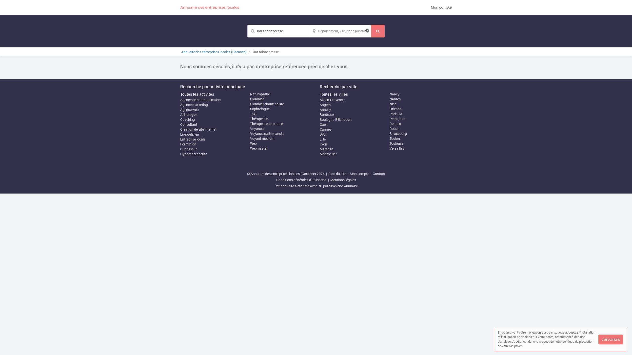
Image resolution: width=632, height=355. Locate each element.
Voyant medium (262, 139)
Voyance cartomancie (266, 134)
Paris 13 (396, 114)
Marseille (326, 149)
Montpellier (328, 154)
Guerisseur (188, 149)
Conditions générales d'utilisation (301, 180)
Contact (379, 174)
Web (253, 143)
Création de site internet (198, 129)
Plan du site (337, 174)
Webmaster (259, 148)
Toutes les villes (334, 94)
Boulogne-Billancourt (336, 120)
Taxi (253, 114)
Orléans (395, 109)
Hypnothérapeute (193, 154)
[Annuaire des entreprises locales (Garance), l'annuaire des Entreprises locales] (209, 7)
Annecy (325, 110)
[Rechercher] (378, 31)
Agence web (189, 110)
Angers (325, 105)
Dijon (323, 134)
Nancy (394, 94)
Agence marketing (194, 105)
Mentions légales (343, 180)
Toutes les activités (197, 94)
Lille (323, 139)
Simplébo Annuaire (343, 186)
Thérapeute (259, 119)
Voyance (256, 129)
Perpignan (397, 119)
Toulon (395, 139)
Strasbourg (398, 134)
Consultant (188, 124)
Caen (324, 124)
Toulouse (396, 143)
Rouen (394, 129)
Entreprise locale (192, 139)
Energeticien (189, 134)
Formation (188, 144)
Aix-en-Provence (332, 100)
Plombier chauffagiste (267, 104)
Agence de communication (200, 100)
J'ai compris (611, 339)
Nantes (395, 99)
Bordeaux (327, 115)
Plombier (257, 99)
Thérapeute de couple (266, 124)
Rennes (395, 124)
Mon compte (441, 7)
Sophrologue (260, 109)
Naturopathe (260, 94)
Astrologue (188, 115)
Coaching (187, 120)
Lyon (323, 144)
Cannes (325, 129)
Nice (393, 104)
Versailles (397, 148)
